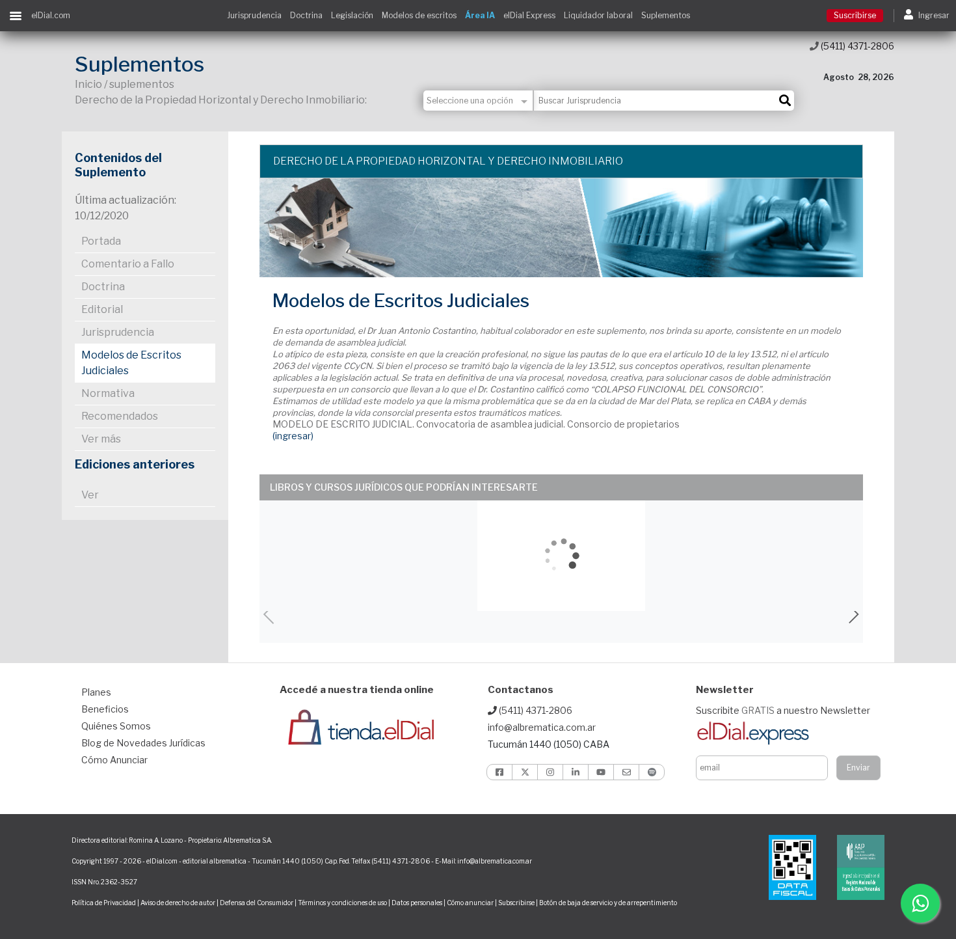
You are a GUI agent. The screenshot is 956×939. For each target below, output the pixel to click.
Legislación (352, 15)
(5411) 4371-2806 (856, 45)
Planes (96, 692)
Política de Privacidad (104, 902)
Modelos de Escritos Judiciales (131, 363)
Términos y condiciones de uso (342, 902)
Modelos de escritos (419, 15)
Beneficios (105, 708)
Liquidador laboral (598, 15)
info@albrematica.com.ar (542, 727)
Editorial (102, 309)
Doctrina (306, 15)
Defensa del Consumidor (256, 902)
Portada (101, 241)
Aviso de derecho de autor (177, 902)
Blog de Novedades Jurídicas (143, 742)
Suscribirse (855, 15)
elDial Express (529, 15)
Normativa (108, 393)
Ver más (101, 439)
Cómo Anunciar (114, 759)
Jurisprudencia (254, 15)
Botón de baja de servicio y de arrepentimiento (608, 902)
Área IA (480, 15)
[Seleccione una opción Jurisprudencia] (478, 100)
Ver (90, 495)
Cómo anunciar (470, 902)
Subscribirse (517, 902)
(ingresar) (292, 435)
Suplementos (665, 15)
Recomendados (119, 416)
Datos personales (417, 902)
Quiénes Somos (116, 725)
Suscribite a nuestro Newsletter (783, 710)
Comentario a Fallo (127, 264)
